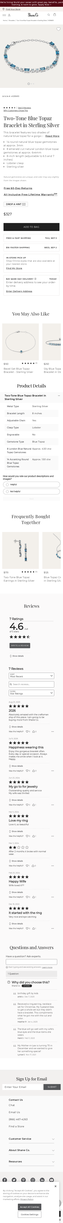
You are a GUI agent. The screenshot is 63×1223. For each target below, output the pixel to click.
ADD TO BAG (31, 227)
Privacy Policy (26, 1199)
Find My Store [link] (14, 268)
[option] (31, 56)
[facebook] (4, 1180)
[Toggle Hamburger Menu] (4, 15)
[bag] (54, 14)
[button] (29, 84)
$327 (8, 214)
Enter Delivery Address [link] (19, 291)
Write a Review (20, 645)
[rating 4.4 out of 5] (10, 107)
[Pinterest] (23, 1180)
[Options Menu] (52, 731)
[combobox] (31, 676)
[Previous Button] (30, 89)
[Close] (55, 1186)
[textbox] (31, 962)
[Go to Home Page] (33, 15)
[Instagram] (32, 1180)
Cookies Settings (29, 1214)
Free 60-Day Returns (18, 188)
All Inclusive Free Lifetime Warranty (30, 194)
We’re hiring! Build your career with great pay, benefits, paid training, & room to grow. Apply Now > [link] (31, 3)
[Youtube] (51, 1180)
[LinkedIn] (42, 1180)
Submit (52, 1087)
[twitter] (14, 1180)
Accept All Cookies (29, 1207)
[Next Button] (33, 89)
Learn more (47, 967)
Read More (52, 136)
